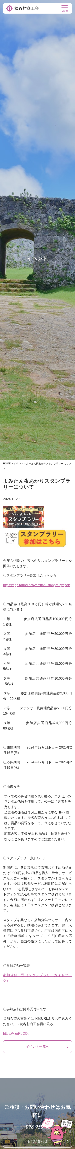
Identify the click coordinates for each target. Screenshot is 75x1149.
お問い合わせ (38, 1141)
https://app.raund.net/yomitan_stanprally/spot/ (36, 585)
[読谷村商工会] (23, 8)
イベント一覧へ (37, 1046)
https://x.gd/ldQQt (16, 1033)
